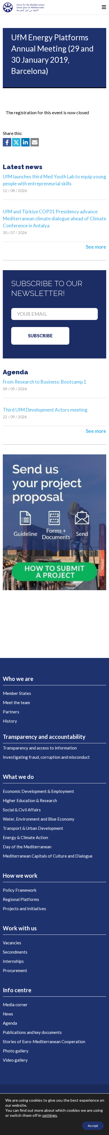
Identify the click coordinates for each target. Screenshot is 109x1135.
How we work (20, 875)
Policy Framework (19, 890)
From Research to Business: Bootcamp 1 (44, 382)
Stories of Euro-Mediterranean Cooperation (44, 1041)
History (10, 720)
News (8, 1013)
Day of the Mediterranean (27, 846)
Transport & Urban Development (33, 828)
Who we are (18, 678)
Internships (13, 961)
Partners (11, 711)
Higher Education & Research (30, 800)
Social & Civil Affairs (22, 809)
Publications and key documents (32, 1032)
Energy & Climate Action (25, 837)
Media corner (15, 1004)
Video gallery (15, 1059)
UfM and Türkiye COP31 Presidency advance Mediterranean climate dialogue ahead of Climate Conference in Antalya (54, 218)
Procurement (15, 970)
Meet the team (16, 702)
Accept (93, 1126)
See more (96, 247)
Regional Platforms (21, 899)
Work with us (20, 928)
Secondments (15, 951)
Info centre (17, 990)
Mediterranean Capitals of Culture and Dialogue (48, 855)
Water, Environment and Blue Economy (38, 818)
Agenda (10, 1023)
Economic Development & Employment (38, 791)
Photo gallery (16, 1050)
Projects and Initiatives (24, 908)
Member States (17, 693)
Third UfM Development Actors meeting (45, 410)
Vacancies (12, 942)
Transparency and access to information (40, 747)
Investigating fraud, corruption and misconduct (46, 757)
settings (49, 1115)
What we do (18, 776)
